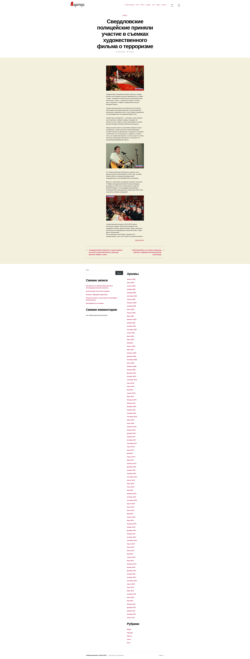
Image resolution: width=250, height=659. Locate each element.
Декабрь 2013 (131, 571)
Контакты (163, 4)
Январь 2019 (131, 403)
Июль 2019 (130, 383)
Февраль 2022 (131, 319)
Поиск (87, 270)
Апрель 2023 (131, 299)
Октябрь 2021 (131, 326)
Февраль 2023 (131, 303)
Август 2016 (131, 480)
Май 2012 (130, 601)
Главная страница (129, 4)
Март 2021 (130, 350)
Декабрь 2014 (131, 530)
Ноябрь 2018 (131, 410)
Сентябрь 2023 (132, 296)
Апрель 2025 (131, 279)
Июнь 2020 (130, 363)
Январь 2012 (131, 604)
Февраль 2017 (131, 463)
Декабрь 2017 (131, 433)
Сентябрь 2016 (132, 477)
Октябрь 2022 (131, 306)
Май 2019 (130, 390)
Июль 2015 (130, 507)
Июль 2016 (130, 483)
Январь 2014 (131, 567)
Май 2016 (130, 490)
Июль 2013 (130, 587)
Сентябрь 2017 (132, 443)
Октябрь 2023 (131, 293)
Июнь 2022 (130, 309)
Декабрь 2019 (131, 373)
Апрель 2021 (131, 346)
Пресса (142, 4)
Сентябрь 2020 (132, 360)
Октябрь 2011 (131, 614)
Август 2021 (131, 333)
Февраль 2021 (131, 353)
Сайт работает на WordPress (116, 655)
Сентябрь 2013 (132, 581)
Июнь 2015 (130, 510)
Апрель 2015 (131, 517)
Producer (123, 51)
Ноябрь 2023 (131, 289)
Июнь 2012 (130, 597)
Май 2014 (130, 554)
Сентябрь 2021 (132, 329)
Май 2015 (130, 514)
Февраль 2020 (131, 366)
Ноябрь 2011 (131, 611)
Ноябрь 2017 (131, 437)
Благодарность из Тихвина (95, 303)
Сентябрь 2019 (132, 380)
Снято (137, 4)
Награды (148, 4)
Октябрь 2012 (131, 594)
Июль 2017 (130, 450)
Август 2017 (131, 447)
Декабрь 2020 (131, 356)
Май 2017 (130, 453)
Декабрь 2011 (131, 607)
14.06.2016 (131, 51)
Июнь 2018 (130, 423)
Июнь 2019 (130, 386)
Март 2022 (130, 316)
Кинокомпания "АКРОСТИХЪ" (98, 655)
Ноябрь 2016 (131, 470)
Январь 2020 (131, 370)
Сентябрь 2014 (132, 540)
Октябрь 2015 (131, 497)
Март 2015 (130, 520)
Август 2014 (131, 544)
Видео (158, 4)
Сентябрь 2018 (132, 416)
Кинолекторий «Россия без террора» (98, 291)
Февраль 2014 (131, 564)
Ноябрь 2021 (131, 323)
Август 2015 (131, 504)
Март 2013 (130, 591)
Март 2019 (130, 396)
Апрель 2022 (131, 313)
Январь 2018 (131, 430)
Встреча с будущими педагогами (96, 294)
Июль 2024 (130, 283)
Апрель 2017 (131, 457)
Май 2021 (130, 343)
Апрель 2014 (131, 557)
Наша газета (139, 240)
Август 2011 (131, 617)
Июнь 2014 (130, 550)
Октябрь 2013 (131, 577)
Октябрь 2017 (131, 440)
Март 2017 (130, 460)
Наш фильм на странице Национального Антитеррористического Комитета (99, 287)
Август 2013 (131, 584)
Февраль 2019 (131, 400)
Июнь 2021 (130, 339)
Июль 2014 (130, 547)
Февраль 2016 (131, 493)
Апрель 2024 (131, 286)
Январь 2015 (131, 527)
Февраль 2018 (131, 426)
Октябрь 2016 (131, 473)
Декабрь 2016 (131, 467)
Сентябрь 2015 (132, 500)
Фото (153, 4)
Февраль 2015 (131, 524)
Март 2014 (130, 560)
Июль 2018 (130, 420)
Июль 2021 (130, 336)
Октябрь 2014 (131, 537)
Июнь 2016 (130, 487)
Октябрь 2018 (131, 413)
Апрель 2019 (131, 393)
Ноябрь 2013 (131, 574)
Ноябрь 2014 (131, 534)
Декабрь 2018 (131, 406)
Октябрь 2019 (131, 376)
